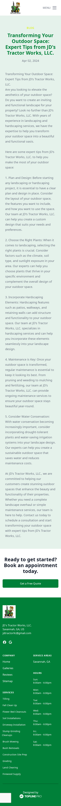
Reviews (8, 674)
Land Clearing (10, 767)
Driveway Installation (14, 724)
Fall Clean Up (10, 705)
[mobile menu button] (54, 8)
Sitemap (8, 681)
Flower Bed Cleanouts (14, 711)
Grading (7, 761)
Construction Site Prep (15, 754)
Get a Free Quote (30, 583)
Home (6, 661)
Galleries (8, 668)
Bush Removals (11, 748)
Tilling (6, 698)
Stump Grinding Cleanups (11, 733)
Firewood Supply (12, 774)
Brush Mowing (11, 741)
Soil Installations (12, 718)
